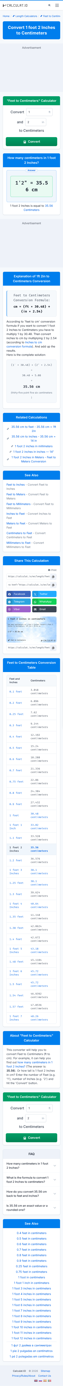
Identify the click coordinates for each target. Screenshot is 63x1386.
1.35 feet (16, 916)
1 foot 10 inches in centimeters (31, 1327)
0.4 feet (15, 736)
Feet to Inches (15, 484)
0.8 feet (15, 793)
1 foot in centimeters (31, 1277)
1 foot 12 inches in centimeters (31, 1338)
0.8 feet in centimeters (31, 1255)
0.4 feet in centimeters (31, 1233)
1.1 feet (15, 838)
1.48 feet (16, 961)
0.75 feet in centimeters (31, 1271)
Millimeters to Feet (18, 542)
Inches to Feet (15, 513)
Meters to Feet (15, 523)
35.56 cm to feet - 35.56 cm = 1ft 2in (33, 429)
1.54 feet (16, 995)
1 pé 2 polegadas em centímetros (32, 1356)
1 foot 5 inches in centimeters (31, 1299)
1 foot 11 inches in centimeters (31, 1332)
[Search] (49, 5)
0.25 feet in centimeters (31, 1266)
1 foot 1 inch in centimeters (31, 1283)
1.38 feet (16, 928)
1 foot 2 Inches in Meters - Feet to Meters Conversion (34, 459)
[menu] (57, 5)
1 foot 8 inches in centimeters (31, 1316)
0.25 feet (16, 714)
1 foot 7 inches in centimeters (31, 1310)
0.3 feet (15, 725)
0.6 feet (15, 759)
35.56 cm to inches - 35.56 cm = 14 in (34, 438)
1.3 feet (15, 894)
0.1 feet (15, 691)
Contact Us (44, 1375)
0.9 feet (15, 804)
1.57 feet (16, 1006)
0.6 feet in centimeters (31, 1244)
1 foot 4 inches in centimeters (31, 1294)
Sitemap (45, 1370)
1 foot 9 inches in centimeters (31, 1321)
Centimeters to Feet (19, 533)
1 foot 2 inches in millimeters (33, 446)
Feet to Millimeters (18, 504)
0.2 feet (15, 702)
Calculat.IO (19, 1370)
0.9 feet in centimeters (31, 1260)
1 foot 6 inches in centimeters (31, 1305)
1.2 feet (15, 860)
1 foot (14, 815)
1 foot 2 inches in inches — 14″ (33, 451)
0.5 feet (15, 747)
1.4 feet (15, 939)
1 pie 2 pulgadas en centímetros (31, 1351)
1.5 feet (15, 984)
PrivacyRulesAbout (23, 1375)
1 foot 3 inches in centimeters (31, 1288)
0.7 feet (15, 770)
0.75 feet (16, 781)
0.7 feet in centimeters (31, 1249)
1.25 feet (16, 883)
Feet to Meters (15, 494)
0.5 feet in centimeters (31, 1238)
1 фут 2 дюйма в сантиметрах (31, 1345)
